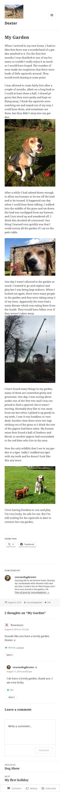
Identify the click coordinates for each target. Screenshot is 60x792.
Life (49, 602)
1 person (20, 647)
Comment (43, 750)
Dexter (11, 23)
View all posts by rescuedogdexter (31, 592)
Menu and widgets (51, 18)
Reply (9, 655)
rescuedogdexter (34, 602)
